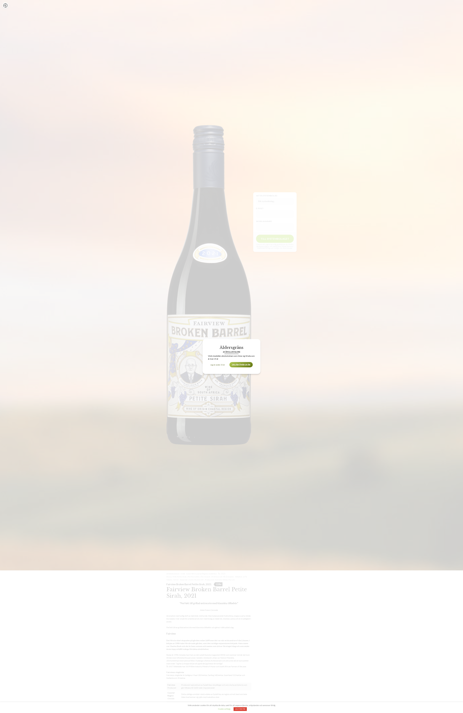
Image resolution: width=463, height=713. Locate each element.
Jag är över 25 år (241, 364)
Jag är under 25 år (217, 364)
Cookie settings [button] (224, 709)
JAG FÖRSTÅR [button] (240, 709)
